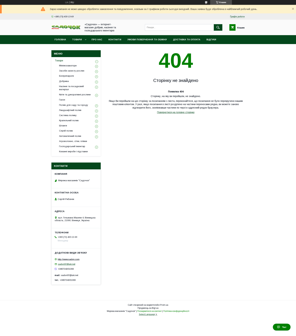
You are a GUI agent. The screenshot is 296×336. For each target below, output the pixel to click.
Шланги (63, 125)
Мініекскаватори (68, 65)
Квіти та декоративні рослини (75, 94)
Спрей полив (66, 130)
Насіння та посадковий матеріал (71, 88)
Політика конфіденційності (176, 311)
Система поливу (68, 115)
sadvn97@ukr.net (66, 264)
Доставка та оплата (186, 39)
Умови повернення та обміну (147, 39)
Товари (77, 39)
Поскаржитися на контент (149, 311)
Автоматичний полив (70, 136)
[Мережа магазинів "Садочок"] (66, 28)
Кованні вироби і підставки (73, 151)
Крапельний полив (69, 120)
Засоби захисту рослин (71, 70)
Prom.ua (164, 305)
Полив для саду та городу (73, 105)
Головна (60, 39)
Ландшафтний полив (70, 110)
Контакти (114, 39)
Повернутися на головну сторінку (176, 112)
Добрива (64, 81)
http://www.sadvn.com (68, 259)
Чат (284, 327)
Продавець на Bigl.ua (148, 308)
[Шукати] (218, 27)
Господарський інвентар (72, 146)
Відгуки (211, 39)
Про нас (96, 39)
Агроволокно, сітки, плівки (73, 141)
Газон (62, 99)
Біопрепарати (66, 76)
